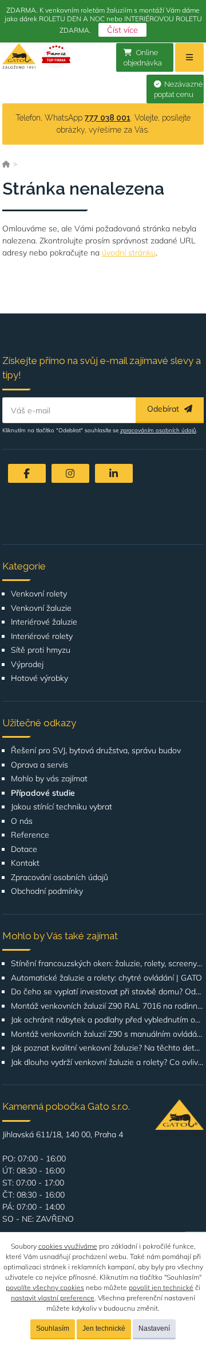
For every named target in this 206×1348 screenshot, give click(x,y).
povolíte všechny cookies (45, 1287)
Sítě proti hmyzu (40, 650)
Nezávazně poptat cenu (178, 89)
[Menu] (189, 57)
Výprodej (27, 664)
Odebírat (164, 409)
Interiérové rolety (42, 636)
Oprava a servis (39, 765)
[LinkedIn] (114, 473)
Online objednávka (143, 58)
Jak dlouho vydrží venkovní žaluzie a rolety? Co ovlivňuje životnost (107, 1062)
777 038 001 (107, 117)
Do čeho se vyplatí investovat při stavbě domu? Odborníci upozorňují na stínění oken (107, 992)
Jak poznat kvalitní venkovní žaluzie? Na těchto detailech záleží (107, 1048)
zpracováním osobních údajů (158, 430)
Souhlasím (52, 1328)
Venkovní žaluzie (41, 608)
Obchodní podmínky (47, 891)
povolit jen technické (161, 1287)
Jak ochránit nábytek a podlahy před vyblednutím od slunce (107, 1020)
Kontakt (25, 863)
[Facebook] (27, 473)
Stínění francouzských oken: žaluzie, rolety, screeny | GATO (107, 964)
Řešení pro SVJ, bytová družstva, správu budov (96, 751)
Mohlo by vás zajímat (49, 779)
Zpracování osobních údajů (59, 877)
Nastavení (154, 1328)
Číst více (122, 30)
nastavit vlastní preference (52, 1297)
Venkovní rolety (39, 594)
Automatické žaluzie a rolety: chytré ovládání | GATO (106, 978)
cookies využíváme (67, 1246)
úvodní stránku (129, 252)
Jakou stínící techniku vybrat (61, 807)
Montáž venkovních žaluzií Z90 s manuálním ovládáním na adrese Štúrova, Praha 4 (107, 1034)
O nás (22, 821)
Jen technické (103, 1328)
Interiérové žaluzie (44, 622)
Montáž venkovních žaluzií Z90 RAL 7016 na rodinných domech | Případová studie (107, 1006)
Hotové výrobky (39, 678)
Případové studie (43, 793)
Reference (30, 835)
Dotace (24, 849)
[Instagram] (70, 473)
